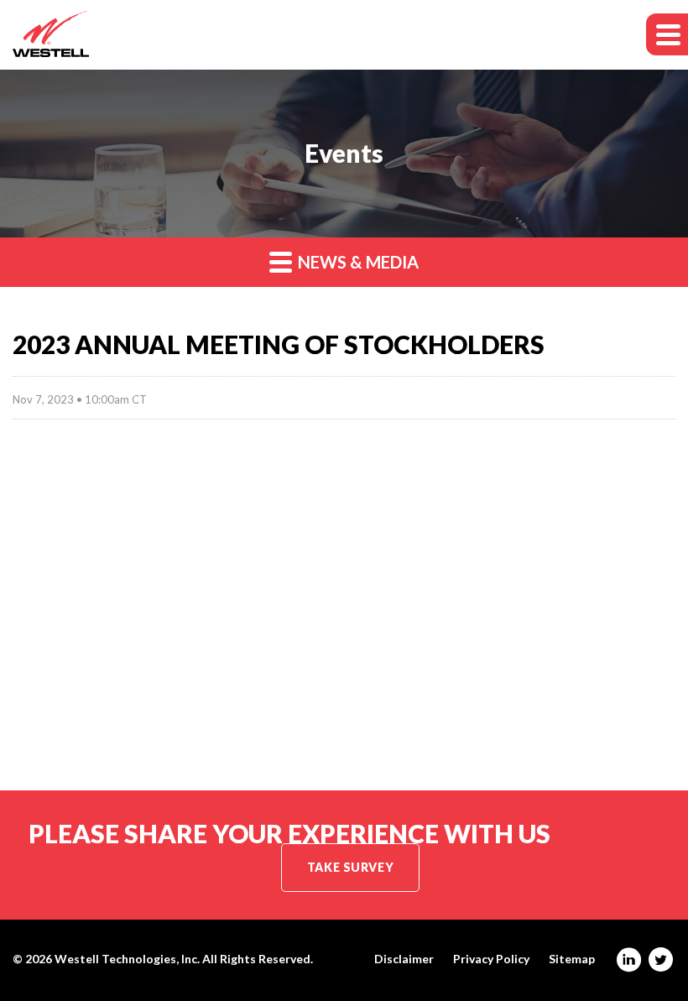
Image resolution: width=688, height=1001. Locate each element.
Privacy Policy (491, 959)
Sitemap (572, 959)
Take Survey (350, 867)
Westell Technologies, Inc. (127, 958)
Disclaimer (404, 959)
